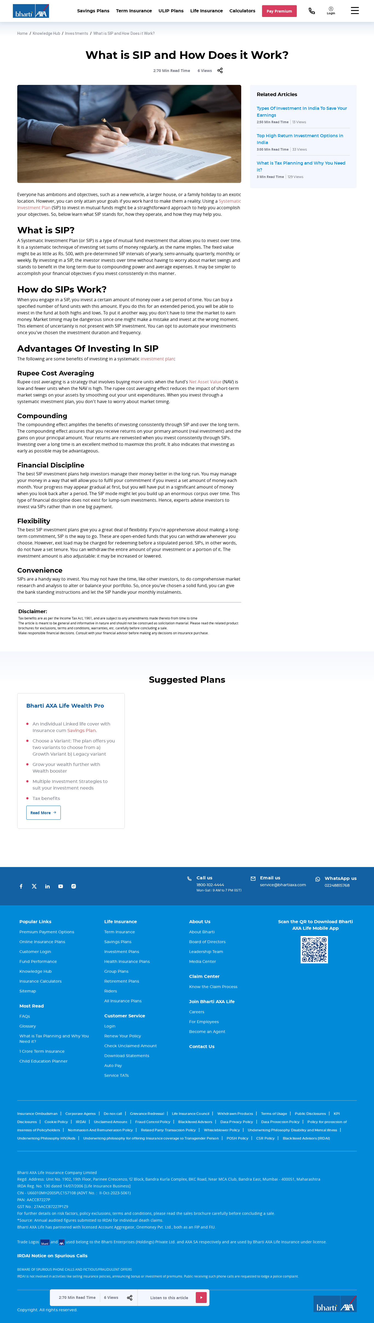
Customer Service (124, 1016)
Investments (76, 33)
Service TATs (116, 1076)
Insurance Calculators (40, 981)
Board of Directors (207, 942)
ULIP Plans (171, 11)
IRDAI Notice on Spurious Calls (52, 1256)
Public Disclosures (310, 1113)
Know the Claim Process (213, 987)
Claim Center (204, 976)
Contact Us (202, 1046)
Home (22, 33)
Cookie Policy (56, 1122)
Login (110, 1026)
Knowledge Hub (46, 33)
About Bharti (202, 932)
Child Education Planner (43, 1061)
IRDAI (81, 1122)
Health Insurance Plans (127, 962)
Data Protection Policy (280, 1122)
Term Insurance (134, 11)
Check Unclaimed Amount (130, 1046)
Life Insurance (206, 11)
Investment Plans (121, 952)
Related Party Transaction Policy (168, 1130)
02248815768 (337, 886)
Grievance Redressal (147, 1113)
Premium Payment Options (46, 932)
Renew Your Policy (122, 1036)
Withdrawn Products (235, 1113)
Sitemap (27, 991)
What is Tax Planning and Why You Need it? (54, 1039)
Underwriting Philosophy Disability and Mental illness (292, 1130)
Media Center (202, 962)
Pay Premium (279, 11)
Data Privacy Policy (236, 1122)
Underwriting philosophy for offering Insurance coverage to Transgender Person (151, 1138)
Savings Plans (93, 11)
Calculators (242, 11)
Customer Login (35, 952)
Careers (196, 1012)
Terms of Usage (274, 1113)
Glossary (27, 1026)
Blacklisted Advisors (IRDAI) (306, 1138)
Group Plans (116, 972)
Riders (110, 991)
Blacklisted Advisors (195, 1122)
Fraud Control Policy (152, 1122)
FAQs (24, 1016)
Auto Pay (113, 1066)
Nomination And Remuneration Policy (100, 1130)
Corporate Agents (80, 1113)
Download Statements (126, 1056)
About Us (200, 922)
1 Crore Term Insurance (42, 1052)
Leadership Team (206, 952)
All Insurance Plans (123, 1001)
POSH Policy (237, 1138)
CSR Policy (265, 1138)
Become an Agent (207, 1032)
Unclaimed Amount (110, 1122)
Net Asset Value (205, 382)
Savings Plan (81, 730)
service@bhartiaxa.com (283, 885)
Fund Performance (38, 962)
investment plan (157, 359)
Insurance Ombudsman (37, 1113)
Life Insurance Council (190, 1113)
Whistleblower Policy (222, 1130)
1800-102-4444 (210, 885)
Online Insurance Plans (42, 942)
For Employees (204, 1022)
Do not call (113, 1113)
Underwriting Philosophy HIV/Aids (46, 1138)
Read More (40, 812)
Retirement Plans (121, 981)
